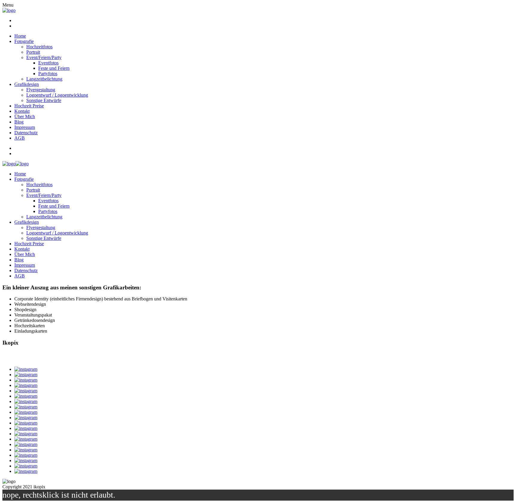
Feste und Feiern (54, 68)
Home (20, 35)
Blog (19, 121)
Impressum (24, 127)
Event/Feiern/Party (44, 57)
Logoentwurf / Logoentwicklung (57, 95)
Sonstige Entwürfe (43, 100)
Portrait (33, 52)
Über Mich (24, 116)
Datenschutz (26, 132)
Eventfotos (48, 62)
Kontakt (22, 111)
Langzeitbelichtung (44, 78)
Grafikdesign (26, 84)
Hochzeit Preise (29, 105)
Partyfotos (47, 73)
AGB (19, 138)
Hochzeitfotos (39, 46)
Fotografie (24, 41)
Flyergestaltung (40, 89)
